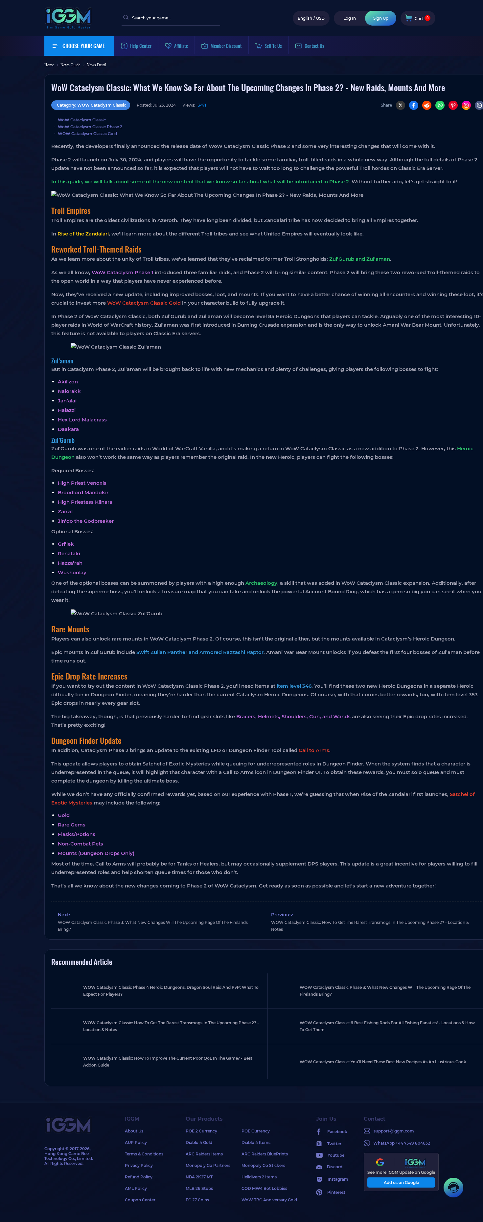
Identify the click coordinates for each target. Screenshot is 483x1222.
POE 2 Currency (201, 1131)
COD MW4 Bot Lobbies (264, 1188)
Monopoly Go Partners (208, 1165)
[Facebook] (413, 105)
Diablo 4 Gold (199, 1142)
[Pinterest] (453, 105)
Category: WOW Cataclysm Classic (91, 105)
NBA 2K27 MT (199, 1176)
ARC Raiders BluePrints (265, 1153)
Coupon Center (140, 1199)
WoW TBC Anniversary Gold (269, 1199)
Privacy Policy (139, 1165)
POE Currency (256, 1131)
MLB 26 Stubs (199, 1188)
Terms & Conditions (144, 1153)
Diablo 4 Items (256, 1142)
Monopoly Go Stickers (263, 1165)
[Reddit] (426, 105)
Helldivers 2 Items (259, 1176)
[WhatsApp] (440, 105)
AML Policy (136, 1188)
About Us (134, 1131)
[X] (400, 105)
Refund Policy (138, 1176)
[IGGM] (68, 27)
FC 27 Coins (197, 1199)
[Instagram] (466, 105)
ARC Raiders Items (204, 1153)
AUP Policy (136, 1142)
